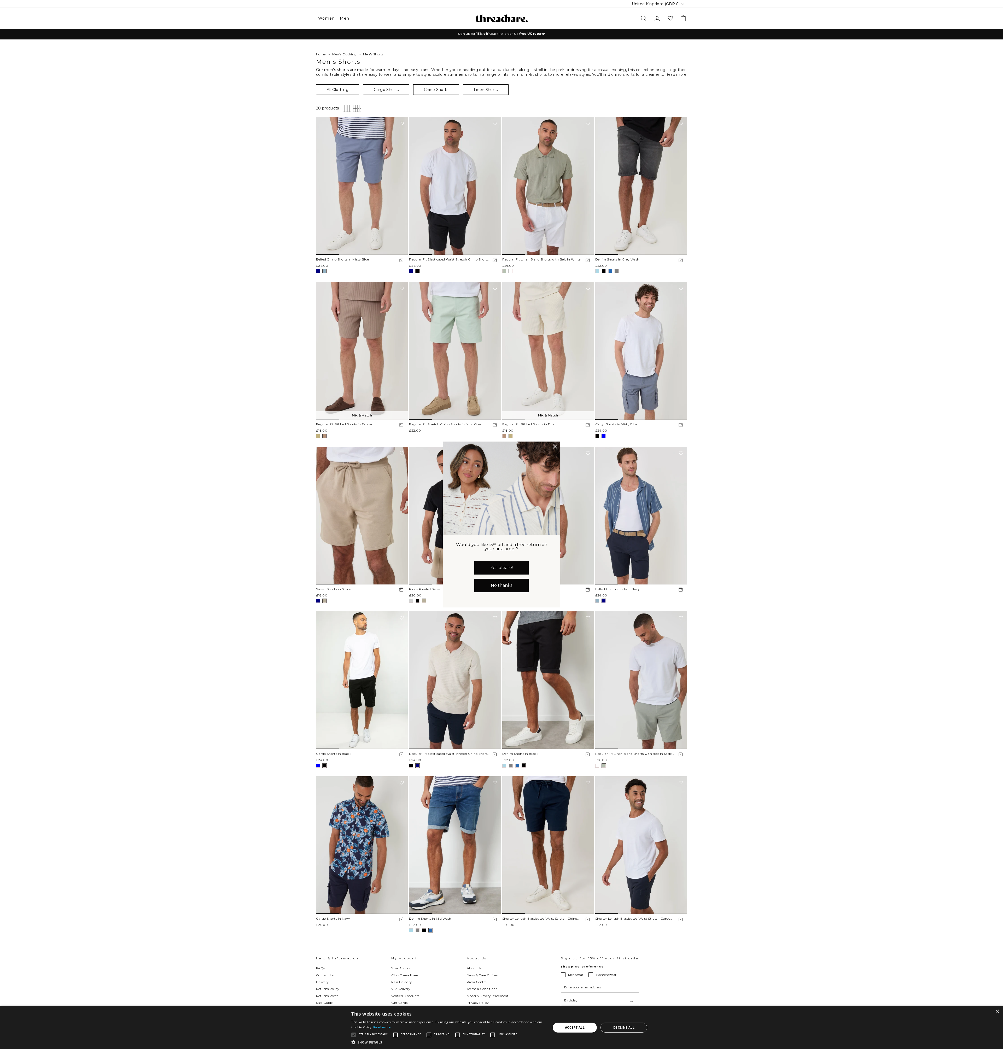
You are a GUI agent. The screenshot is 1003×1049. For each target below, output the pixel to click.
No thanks (501, 585)
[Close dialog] (555, 446)
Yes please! (502, 567)
